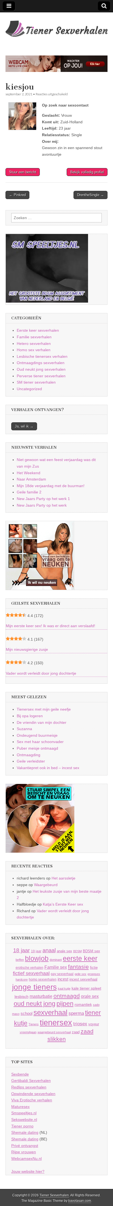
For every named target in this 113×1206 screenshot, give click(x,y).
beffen (20, 959)
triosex (80, 1023)
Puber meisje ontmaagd (37, 748)
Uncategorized (29, 389)
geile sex (80, 974)
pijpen (65, 1003)
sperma (76, 1013)
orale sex (90, 996)
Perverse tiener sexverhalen (41, 376)
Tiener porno (22, 1126)
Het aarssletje (63, 878)
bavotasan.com (79, 1201)
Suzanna (24, 729)
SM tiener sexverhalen (36, 382)
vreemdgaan (28, 1032)
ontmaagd (66, 996)
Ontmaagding (28, 755)
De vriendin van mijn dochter (41, 722)
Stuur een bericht (22, 172)
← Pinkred (17, 195)
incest (63, 979)
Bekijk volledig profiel (87, 172)
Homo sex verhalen (33, 350)
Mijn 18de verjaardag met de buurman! (50, 486)
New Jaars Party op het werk (42, 505)
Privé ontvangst (24, 1145)
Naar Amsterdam (31, 479)
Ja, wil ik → (24, 426)
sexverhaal (50, 1012)
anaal (49, 950)
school (26, 1013)
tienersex (56, 1022)
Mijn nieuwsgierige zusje (27, 649)
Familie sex (55, 967)
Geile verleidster (31, 761)
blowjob (37, 958)
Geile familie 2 (29, 492)
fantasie (78, 967)
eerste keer (80, 958)
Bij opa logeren (30, 716)
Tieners (34, 1024)
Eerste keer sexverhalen (38, 330)
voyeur (93, 1024)
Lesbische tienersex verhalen (42, 356)
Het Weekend (28, 473)
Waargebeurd (46, 885)
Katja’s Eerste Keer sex (63, 904)
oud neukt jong (34, 1003)
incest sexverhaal (83, 979)
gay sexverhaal (62, 974)
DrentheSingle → (90, 195)
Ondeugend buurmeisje (37, 735)
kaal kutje (64, 988)
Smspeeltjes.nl (23, 1113)
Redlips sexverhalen (28, 1087)
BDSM (77, 951)
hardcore (22, 979)
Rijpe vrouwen (23, 1152)
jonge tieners (34, 986)
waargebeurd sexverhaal (54, 1032)
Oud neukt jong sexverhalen (41, 369)
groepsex (93, 974)
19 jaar (36, 951)
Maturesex (20, 1106)
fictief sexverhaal (31, 973)
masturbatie (41, 996)
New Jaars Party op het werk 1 (43, 498)
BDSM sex (91, 951)
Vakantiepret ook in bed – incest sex (48, 768)
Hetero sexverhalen (34, 343)
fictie (94, 967)
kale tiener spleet (86, 988)
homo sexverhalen (42, 979)
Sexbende (20, 1074)
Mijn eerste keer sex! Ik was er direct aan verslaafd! (50, 626)
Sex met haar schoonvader (40, 741)
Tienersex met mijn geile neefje (44, 709)
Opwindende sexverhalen (33, 1093)
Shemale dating (24, 1132)
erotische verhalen (29, 967)
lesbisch (22, 997)
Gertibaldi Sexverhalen (31, 1080)
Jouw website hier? (27, 1171)
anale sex (64, 951)
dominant (56, 959)
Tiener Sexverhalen (54, 1195)
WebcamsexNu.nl (26, 1158)
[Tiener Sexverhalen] (56, 25)
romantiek (83, 1005)
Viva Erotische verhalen (31, 1100)
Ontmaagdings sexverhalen (40, 363)
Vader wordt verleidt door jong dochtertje (41, 673)
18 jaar (21, 950)
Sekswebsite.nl (24, 1119)
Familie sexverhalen (34, 337)
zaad (76, 1032)
